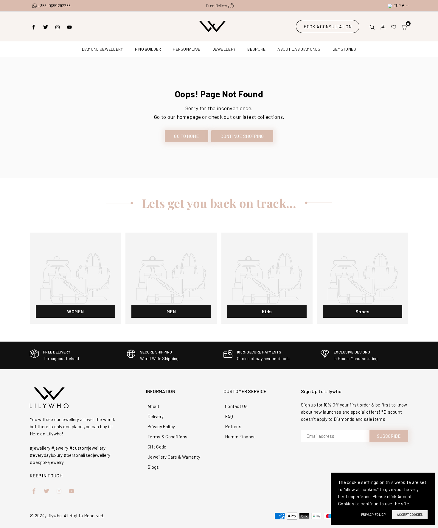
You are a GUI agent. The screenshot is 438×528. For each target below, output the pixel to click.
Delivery (155, 416)
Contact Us (236, 406)
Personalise (186, 49)
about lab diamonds (298, 49)
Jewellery (224, 49)
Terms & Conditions (167, 436)
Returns (233, 426)
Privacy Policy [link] (373, 514)
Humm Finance (240, 436)
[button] (404, 26)
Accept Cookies (410, 514)
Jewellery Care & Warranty (174, 457)
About (153, 406)
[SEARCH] (372, 26)
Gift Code (157, 446)
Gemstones (344, 49)
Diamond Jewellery (102, 49)
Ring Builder (148, 49)
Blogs (153, 467)
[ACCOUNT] (383, 26)
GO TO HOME (186, 136)
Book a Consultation (328, 26)
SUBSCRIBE (389, 436)
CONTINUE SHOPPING (242, 136)
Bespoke (256, 49)
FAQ (229, 416)
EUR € (399, 6)
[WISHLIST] (393, 26)
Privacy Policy (161, 426)
